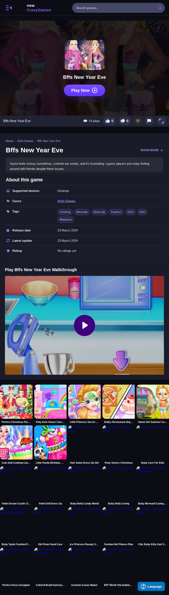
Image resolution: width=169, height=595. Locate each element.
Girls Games (25, 140)
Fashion (116, 212)
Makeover (66, 219)
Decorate (82, 212)
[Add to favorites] (138, 121)
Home (9, 140)
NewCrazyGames (33, 8)
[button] (161, 121)
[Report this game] (149, 121)
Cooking (65, 212)
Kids (142, 212)
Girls (130, 212)
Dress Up (99, 212)
